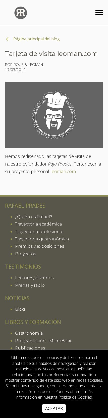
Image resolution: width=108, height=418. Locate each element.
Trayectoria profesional (39, 231)
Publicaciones (30, 348)
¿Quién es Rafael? (33, 216)
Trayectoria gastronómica (42, 239)
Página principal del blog (36, 39)
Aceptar (54, 408)
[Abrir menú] (99, 12)
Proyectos (25, 253)
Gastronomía (29, 333)
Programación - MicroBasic (43, 340)
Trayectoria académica (38, 224)
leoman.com (63, 171)
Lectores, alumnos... (35, 277)
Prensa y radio (30, 285)
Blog (20, 309)
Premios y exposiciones (39, 246)
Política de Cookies (75, 397)
